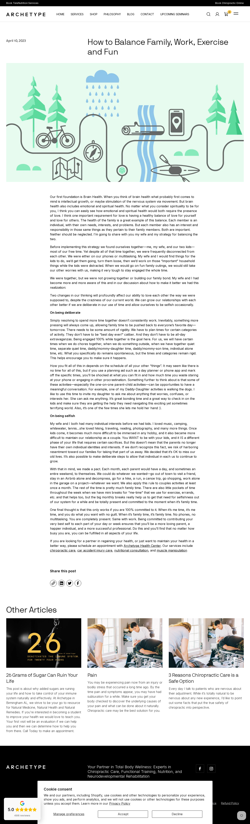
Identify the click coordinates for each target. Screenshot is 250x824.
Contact (147, 14)
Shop (93, 14)
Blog (130, 14)
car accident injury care (94, 550)
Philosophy (112, 14)
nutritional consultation (131, 550)
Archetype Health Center (142, 546)
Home (60, 14)
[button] (226, 14)
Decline (177, 814)
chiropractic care (62, 550)
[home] (25, 14)
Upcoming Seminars (174, 14)
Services (77, 14)
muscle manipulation (172, 550)
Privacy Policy (119, 803)
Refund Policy (230, 803)
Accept (123, 814)
